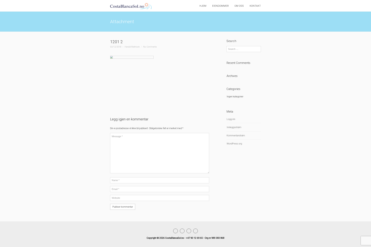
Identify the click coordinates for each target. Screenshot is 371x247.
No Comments (150, 47)
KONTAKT (255, 5)
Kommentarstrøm (236, 135)
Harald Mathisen (132, 47)
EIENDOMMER (220, 5)
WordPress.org (234, 143)
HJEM (202, 5)
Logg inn (231, 119)
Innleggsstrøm (234, 127)
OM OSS (239, 5)
